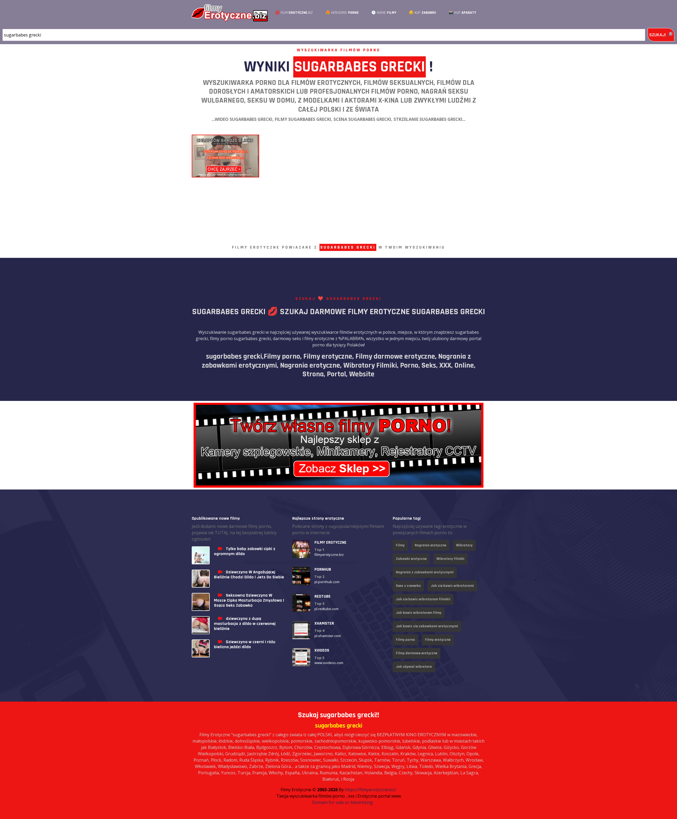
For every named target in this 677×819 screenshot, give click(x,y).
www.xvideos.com (328, 663)
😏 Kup (422, 12)
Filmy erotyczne (437, 639)
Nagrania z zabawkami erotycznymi (425, 572)
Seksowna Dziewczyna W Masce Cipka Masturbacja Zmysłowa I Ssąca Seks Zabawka (249, 600)
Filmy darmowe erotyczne (416, 653)
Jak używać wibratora (414, 666)
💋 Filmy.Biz (294, 12)
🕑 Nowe (383, 12)
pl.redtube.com (326, 608)
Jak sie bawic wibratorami (452, 585)
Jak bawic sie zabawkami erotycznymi (427, 626)
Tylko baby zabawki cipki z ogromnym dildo (244, 551)
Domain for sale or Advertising (342, 802)
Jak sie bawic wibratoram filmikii (423, 599)
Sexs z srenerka (408, 585)
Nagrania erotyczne (430, 545)
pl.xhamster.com (327, 635)
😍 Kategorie (342, 12)
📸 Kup (462, 12)
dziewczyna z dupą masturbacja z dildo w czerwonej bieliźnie (245, 624)
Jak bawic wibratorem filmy (418, 612)
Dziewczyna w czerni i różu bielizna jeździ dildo (244, 644)
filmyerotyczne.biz (329, 554)
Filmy (400, 545)
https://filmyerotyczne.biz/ (370, 790)
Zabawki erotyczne (411, 558)
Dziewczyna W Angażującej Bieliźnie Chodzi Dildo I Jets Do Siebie (249, 574)
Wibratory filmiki (450, 558)
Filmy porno (405, 639)
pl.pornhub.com (327, 581)
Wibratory (464, 545)
